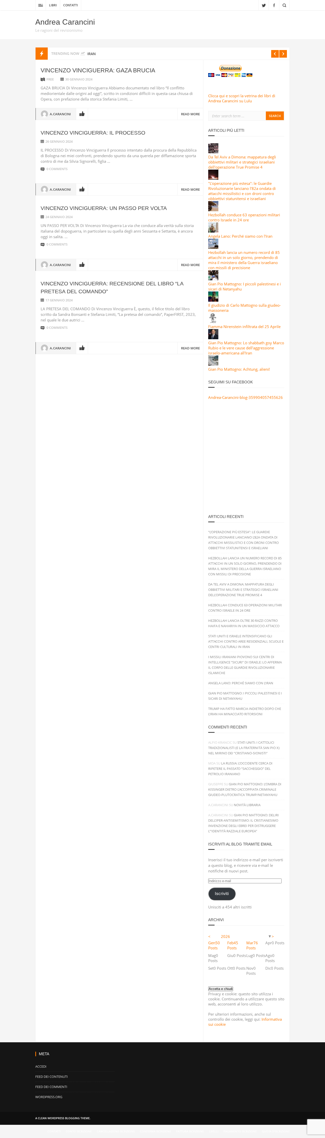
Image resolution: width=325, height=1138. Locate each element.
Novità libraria (247, 805)
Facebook (274, 5)
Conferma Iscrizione (155, 1131)
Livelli (213, 1131)
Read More (190, 114)
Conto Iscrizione (79, 1131)
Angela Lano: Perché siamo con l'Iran (240, 236)
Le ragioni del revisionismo (59, 30)
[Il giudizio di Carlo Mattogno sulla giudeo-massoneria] (213, 300)
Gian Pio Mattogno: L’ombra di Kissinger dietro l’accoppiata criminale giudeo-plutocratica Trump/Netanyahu (244, 789)
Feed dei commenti (51, 1086)
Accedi (40, 1066)
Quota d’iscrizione (276, 1131)
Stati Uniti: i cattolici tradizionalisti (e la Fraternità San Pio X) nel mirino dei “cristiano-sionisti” (244, 747)
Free (50, 79)
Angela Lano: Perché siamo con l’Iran (240, 683)
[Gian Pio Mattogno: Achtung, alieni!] (213, 364)
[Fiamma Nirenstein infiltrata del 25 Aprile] (213, 321)
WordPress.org (48, 1097)
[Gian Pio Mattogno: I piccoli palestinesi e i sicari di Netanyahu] (213, 278)
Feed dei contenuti (51, 1076)
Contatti (70, 5)
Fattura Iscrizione (190, 1131)
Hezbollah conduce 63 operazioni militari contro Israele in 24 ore (244, 217)
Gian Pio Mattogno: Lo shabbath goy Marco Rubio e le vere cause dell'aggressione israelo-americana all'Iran (246, 347)
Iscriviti (222, 893)
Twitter (263, 5)
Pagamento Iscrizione (240, 1131)
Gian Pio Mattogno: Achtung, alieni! (239, 369)
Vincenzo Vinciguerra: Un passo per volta (104, 208)
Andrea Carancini (65, 22)
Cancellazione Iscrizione (116, 1131)
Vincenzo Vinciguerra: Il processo (93, 133)
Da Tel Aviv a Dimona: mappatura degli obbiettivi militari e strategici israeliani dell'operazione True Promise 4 (242, 162)
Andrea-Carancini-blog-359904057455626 (245, 397)
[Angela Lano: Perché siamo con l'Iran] (213, 231)
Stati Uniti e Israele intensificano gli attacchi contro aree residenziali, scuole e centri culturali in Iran (246, 641)
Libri (53, 5)
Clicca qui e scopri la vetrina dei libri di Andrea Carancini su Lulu (241, 98)
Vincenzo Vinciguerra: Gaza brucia (98, 70)
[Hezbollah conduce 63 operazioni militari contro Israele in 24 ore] (213, 209)
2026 (225, 936)
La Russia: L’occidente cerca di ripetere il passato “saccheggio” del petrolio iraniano (240, 768)
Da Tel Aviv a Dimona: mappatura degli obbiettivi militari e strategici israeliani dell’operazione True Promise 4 (243, 589)
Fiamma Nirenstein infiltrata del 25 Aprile (244, 326)
